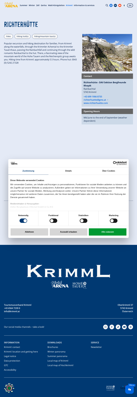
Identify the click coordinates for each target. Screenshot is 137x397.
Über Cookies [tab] (108, 171)
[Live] (115, 5)
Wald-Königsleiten (56, 5)
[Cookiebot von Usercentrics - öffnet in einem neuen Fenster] (115, 163)
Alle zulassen (107, 232)
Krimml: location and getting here (21, 351)
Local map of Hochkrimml (60, 365)
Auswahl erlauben (68, 232)
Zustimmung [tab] (28, 171)
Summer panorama (57, 356)
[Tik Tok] (118, 327)
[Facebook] (111, 327)
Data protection (12, 360)
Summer (23, 5)
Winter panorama (56, 351)
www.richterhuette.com (96, 103)
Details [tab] (68, 171)
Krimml (69, 5)
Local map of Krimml (57, 360)
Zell (37, 5)
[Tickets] (111, 5)
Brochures (52, 347)
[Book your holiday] (119, 5)
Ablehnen (29, 232)
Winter (32, 5)
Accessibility (10, 369)
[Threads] (130, 327)
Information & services (84, 5)
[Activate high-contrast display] (124, 5)
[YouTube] (124, 327)
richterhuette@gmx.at (95, 99)
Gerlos (44, 5)
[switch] (53, 221)
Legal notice (10, 356)
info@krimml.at (12, 311)
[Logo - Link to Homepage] (11, 4)
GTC (6, 365)
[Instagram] (105, 327)
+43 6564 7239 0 (12, 308)
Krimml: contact (12, 347)
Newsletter (96, 347)
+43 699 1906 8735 (93, 96)
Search (107, 5)
